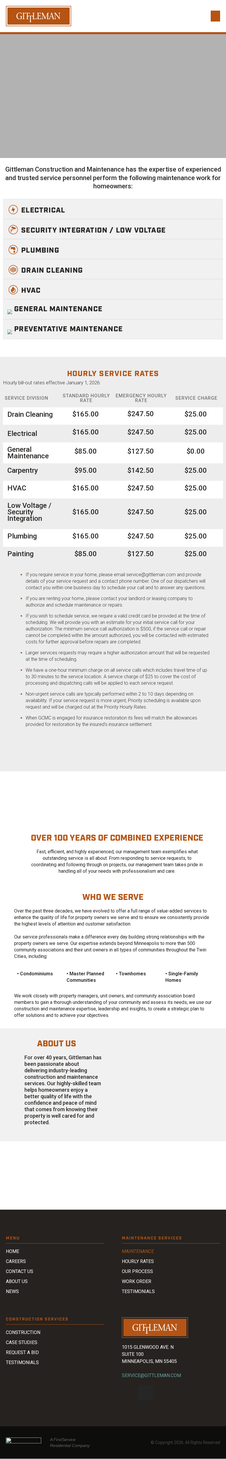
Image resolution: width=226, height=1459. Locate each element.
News (12, 1291)
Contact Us (19, 1271)
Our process (137, 1271)
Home (12, 1251)
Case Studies (21, 1342)
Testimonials (138, 1291)
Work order (136, 1281)
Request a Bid (22, 1352)
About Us (17, 1281)
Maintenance (138, 1251)
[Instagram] (145, 1392)
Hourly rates (138, 1261)
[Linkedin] (161, 1392)
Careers (16, 1261)
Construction (23, 1332)
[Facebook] (129, 1392)
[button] (215, 16)
